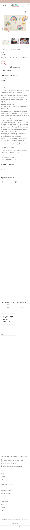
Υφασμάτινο (13, 49)
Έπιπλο (3, 504)
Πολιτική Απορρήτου (6, 498)
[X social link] (13, 1)
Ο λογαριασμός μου (6, 481)
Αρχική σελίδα (4, 49)
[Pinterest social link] (15, 1)
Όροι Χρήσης (4, 501)
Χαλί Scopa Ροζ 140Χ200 (8, 302)
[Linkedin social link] (17, 1)
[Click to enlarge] (4, 34)
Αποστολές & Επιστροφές (7, 496)
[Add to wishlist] (9, 299)
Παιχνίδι (3, 510)
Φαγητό (3, 507)
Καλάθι (3, 476)
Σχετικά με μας (4, 473)
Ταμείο (2, 479)
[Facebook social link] (11, 1)
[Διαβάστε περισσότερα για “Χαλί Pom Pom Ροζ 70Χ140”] (20, 299)
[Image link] (9, 394)
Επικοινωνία (4, 487)
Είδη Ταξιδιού (4, 513)
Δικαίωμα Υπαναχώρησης (7, 484)
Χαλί (18, 49)
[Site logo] (15, 5)
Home (2, 470)
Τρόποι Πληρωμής (6, 493)
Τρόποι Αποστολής (6, 490)
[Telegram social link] (19, 1)
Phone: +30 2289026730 (9, 463)
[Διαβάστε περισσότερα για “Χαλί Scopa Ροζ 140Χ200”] (6, 299)
